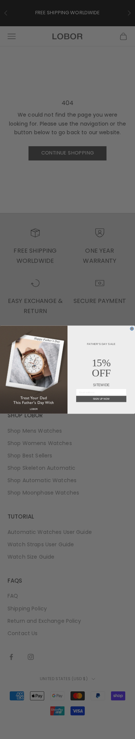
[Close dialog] (132, 328)
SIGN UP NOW (101, 398)
